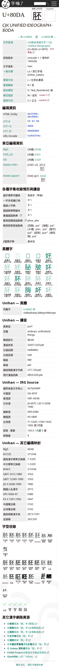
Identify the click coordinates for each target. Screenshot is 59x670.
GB (5, 159)
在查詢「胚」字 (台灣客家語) (24, 632)
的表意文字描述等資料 (26, 652)
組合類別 (8, 90)
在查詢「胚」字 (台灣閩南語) (24, 628)
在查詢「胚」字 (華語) (20, 624)
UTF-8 (6, 121)
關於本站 (20, 665)
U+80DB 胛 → (48, 37)
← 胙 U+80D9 (25, 37)
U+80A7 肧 (29, 309)
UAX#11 (43, 95)
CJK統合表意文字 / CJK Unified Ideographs (39, 44)
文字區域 (8, 42)
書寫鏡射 (8, 85)
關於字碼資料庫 (35, 665)
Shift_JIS (8, 154)
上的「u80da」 (20, 656)
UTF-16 (7, 126)
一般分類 (8, 71)
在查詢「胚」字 (18, 636)
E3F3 (37, 154)
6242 (43, 176)
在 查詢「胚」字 (23, 648)
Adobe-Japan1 (11, 175)
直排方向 (8, 100)
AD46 (38, 149)
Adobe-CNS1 (10, 164)
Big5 (5, 149)
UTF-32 (7, 131)
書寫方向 (8, 80)
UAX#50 (43, 100)
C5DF (38, 159)
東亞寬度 (8, 95)
